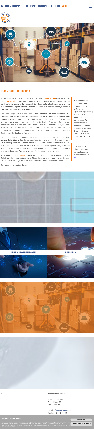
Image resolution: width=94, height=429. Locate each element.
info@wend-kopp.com (62, 410)
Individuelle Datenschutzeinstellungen (81, 423)
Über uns (70, 252)
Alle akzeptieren (81, 419)
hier (75, 157)
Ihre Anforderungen (23, 252)
